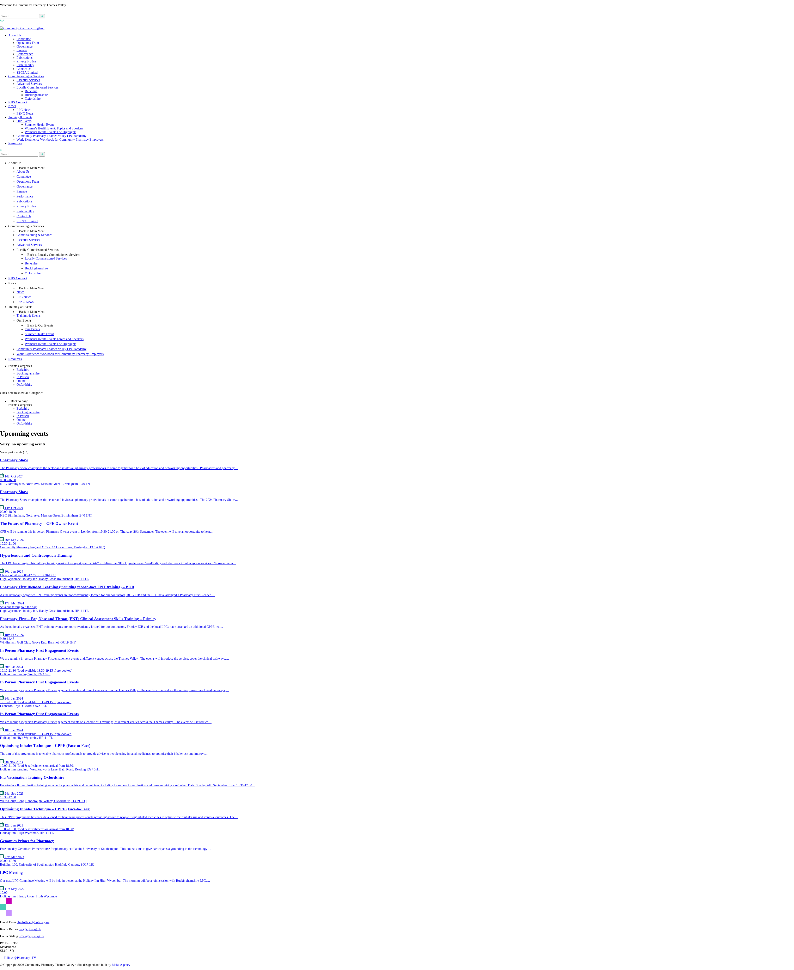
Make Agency (121, 964)
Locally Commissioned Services (38, 87)
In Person (23, 377)
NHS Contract (17, 102)
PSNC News (25, 113)
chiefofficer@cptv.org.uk (33, 922)
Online (21, 381)
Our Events (24, 121)
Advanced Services (29, 83)
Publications (24, 57)
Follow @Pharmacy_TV (20, 957)
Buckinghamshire (36, 95)
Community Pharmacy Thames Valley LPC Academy (51, 136)
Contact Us (24, 69)
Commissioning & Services (26, 76)
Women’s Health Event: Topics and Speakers (54, 128)
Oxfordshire (33, 98)
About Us (14, 35)
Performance (25, 54)
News (12, 106)
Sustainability (25, 65)
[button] (42, 16)
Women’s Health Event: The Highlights (50, 132)
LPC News (24, 109)
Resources (15, 143)
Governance (24, 46)
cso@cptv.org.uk (30, 929)
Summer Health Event (39, 124)
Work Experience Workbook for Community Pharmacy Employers (60, 139)
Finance (22, 50)
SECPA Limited (27, 72)
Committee (24, 39)
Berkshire (31, 91)
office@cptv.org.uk (31, 936)
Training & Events (20, 117)
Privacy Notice (26, 61)
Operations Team (28, 42)
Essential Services (28, 80)
